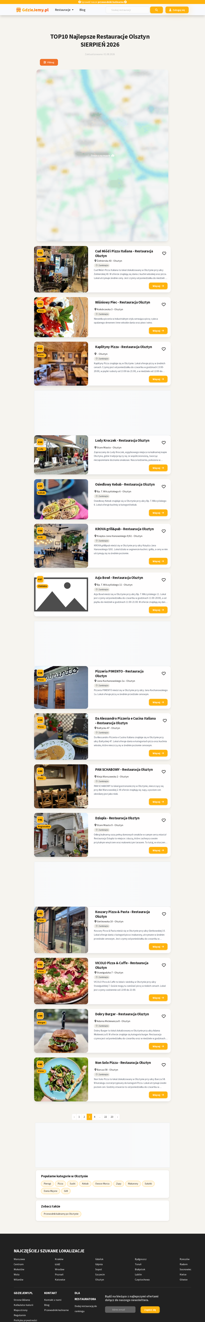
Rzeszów (184, 1259)
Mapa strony (20, 1310)
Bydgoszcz (141, 1259)
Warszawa (19, 1259)
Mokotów (19, 1269)
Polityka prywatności (25, 1320)
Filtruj (50, 62)
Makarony (133, 1183)
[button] (164, 253)
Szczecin (100, 1274)
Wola (16, 1274)
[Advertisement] (102, 412)
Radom (184, 1264)
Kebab (85, 1183)
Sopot (98, 1269)
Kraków (59, 1259)
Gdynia (99, 1264)
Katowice (60, 1279)
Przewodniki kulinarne (56, 1310)
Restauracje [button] (63, 10)
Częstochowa (142, 1279)
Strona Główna (22, 1299)
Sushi (72, 1183)
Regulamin (20, 1315)
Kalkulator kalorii (23, 1305)
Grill (66, 1190)
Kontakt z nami (52, 1299)
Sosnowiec (185, 1269)
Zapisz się (150, 1309)
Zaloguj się (179, 10)
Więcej (156, 286)
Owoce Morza (102, 1183)
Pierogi (47, 1183)
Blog (82, 10)
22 (105, 1116)
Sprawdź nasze (102, 2)
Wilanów (18, 1279)
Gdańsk (99, 1259)
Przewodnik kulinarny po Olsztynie (61, 1213)
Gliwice (184, 1279)
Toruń (138, 1264)
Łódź (57, 1264)
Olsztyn (99, 1279)
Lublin (138, 1274)
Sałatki (148, 1183)
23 (112, 1116)
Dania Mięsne (50, 1190)
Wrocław (59, 1269)
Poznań (59, 1274)
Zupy (118, 1183)
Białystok (140, 1269)
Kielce (183, 1274)
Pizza (60, 1183)
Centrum (19, 1264)
